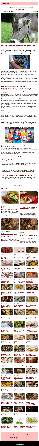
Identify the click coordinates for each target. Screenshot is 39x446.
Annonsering (27, 436)
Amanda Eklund (8, 231)
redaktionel (35, 11)
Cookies (26, 438)
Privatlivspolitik (21, 444)
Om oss (26, 437)
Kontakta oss (26, 440)
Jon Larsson (11, 11)
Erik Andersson (27, 230)
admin (7, 204)
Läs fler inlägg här (19, 185)
